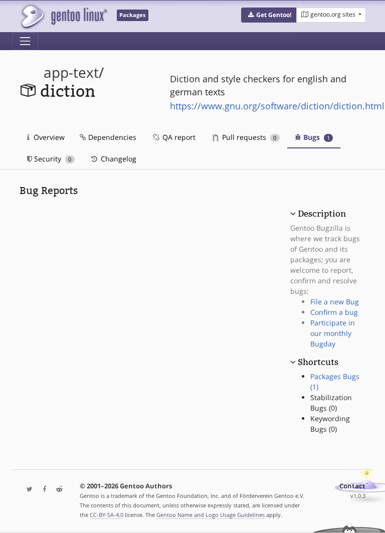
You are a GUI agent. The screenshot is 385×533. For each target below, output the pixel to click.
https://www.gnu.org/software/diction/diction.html (277, 106)
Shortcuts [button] (318, 362)
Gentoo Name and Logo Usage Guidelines (210, 514)
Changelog (117, 158)
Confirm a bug (334, 312)
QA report (178, 137)
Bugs (315, 137)
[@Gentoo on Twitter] (27, 489)
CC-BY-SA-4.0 (106, 514)
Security (51, 158)
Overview (48, 137)
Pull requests (248, 137)
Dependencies (111, 137)
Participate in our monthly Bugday (332, 333)
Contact (352, 486)
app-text (71, 72)
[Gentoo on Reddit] (56, 489)
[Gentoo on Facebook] (42, 489)
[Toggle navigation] (25, 41)
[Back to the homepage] (63, 16)
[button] (269, 15)
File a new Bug (334, 301)
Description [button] (322, 214)
